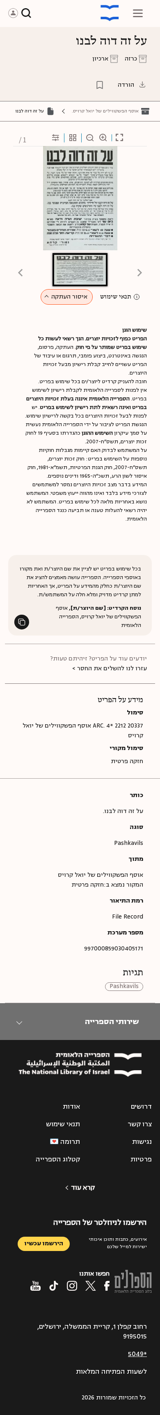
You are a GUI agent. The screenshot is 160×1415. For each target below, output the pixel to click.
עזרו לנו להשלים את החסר (112, 668)
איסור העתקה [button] (69, 296)
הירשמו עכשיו (43, 1243)
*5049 (137, 1354)
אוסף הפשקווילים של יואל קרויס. (105, 111)
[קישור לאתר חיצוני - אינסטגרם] (72, 1286)
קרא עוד (83, 1188)
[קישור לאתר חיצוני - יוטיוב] (35, 1286)
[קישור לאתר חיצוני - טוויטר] (90, 1286)
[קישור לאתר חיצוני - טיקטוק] (54, 1286)
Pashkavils (124, 986)
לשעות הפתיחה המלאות (111, 1372)
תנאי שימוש (115, 297)
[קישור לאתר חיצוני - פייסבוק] (107, 1286)
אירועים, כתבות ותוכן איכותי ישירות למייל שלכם (118, 1243)
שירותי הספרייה (112, 1021)
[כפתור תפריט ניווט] (138, 13)
